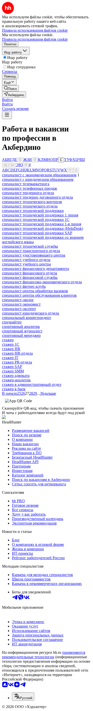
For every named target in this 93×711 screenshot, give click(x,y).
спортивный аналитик (21, 326)
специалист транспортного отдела (31, 251)
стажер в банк (14, 389)
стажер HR (11, 349)
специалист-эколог (18, 300)
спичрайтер (12, 322)
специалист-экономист (21, 304)
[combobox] (23, 696)
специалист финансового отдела (29, 273)
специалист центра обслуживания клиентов (39, 295)
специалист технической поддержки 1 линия (40, 215)
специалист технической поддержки (33, 211)
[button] (7, 100)
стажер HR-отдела (17, 353)
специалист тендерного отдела (28, 193)
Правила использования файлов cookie (35, 39)
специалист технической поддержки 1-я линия (41, 224)
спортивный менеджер (21, 335)
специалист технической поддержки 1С (35, 219)
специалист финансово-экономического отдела (42, 282)
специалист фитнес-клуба (24, 286)
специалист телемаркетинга (25, 184)
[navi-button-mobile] (7, 115)
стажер (8, 340)
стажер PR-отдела (17, 362)
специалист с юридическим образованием (37, 179)
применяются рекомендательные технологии (43, 654)
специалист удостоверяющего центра (33, 255)
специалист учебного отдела (26, 260)
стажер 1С (10, 344)
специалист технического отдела (30, 206)
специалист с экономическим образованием (39, 175)
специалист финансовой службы (30, 277)
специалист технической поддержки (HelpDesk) (42, 228)
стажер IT (10, 358)
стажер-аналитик (16, 380)
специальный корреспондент (26, 318)
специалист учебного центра (26, 264)
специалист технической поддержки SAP (37, 233)
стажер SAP (12, 367)
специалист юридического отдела (30, 313)
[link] (10, 88)
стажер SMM (13, 371)
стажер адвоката (16, 375)
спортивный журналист (22, 331)
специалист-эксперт (19, 309)
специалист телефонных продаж (29, 188)
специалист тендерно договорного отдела (37, 197)
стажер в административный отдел (31, 384)
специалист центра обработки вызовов (35, 291)
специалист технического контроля (32, 202)
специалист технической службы (30, 246)
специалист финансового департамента (35, 268)
